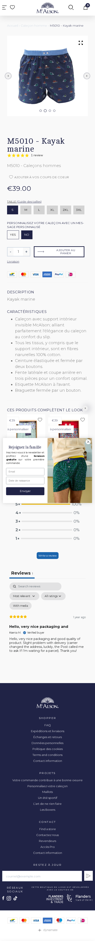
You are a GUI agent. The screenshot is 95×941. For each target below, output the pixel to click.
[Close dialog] (88, 442)
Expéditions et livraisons (47, 731)
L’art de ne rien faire (47, 803)
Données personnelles (47, 743)
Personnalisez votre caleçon (47, 786)
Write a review (47, 555)
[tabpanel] (47, 621)
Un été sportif (47, 797)
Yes (13, 234)
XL (52, 209)
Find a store (47, 829)
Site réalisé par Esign (47, 930)
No (26, 234)
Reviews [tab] (22, 573)
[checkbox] (21, 606)
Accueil (12, 26)
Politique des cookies (47, 749)
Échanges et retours (47, 737)
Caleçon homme (34, 26)
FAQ (47, 725)
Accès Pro (47, 847)
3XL (79, 209)
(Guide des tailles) (29, 201)
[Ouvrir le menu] (4, 7)
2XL (65, 209)
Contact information (47, 761)
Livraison (13, 261)
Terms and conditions (47, 755)
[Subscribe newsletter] (88, 876)
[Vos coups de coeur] (12, 7)
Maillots (47, 792)
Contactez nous (47, 835)
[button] (41, 111)
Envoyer (25, 491)
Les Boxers (47, 809)
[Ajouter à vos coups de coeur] (40, 419)
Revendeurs (47, 841)
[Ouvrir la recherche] (71, 8)
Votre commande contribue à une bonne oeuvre (47, 780)
